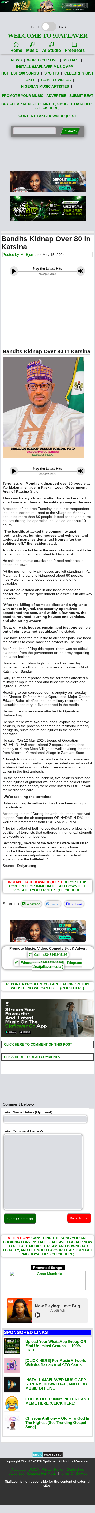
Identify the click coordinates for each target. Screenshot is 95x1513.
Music (32, 50)
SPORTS (51, 73)
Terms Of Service (73, 1473)
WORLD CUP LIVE (42, 60)
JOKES (29, 80)
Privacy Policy (53, 1469)
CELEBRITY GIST (79, 73)
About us (18, 1469)
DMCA (34, 1469)
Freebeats (75, 50)
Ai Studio (51, 50)
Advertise (16, 1473)
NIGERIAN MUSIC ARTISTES (45, 86)
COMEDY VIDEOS (56, 80)
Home (16, 50)
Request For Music (42, 1473)
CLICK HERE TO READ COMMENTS (31, 1057)
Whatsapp (32, 904)
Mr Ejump (28, 254)
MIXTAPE (71, 60)
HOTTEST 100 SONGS (20, 73)
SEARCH (70, 131)
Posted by (11, 254)
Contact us (75, 1469)
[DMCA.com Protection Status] (47, 1456)
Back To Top (79, 1218)
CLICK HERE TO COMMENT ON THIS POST (37, 1044)
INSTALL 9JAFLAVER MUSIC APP (44, 67)
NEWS (16, 60)
